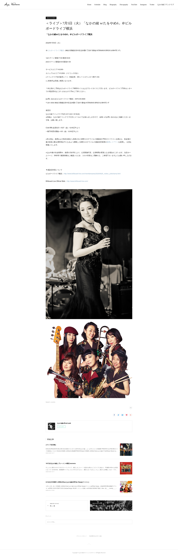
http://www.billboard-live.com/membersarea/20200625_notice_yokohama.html (92, 173)
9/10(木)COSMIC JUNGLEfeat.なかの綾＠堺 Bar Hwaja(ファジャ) (67, 482)
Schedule (97, 4)
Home (89, 4)
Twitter (152, 4)
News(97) (48, 402)
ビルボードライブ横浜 (55, 50)
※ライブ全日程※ (51, 445)
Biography (113, 4)
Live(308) (53, 402)
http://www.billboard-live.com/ (77, 181)
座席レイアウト (112, 142)
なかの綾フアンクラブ (165, 4)
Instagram (143, 4)
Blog (105, 4)
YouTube (134, 4)
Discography (124, 4)
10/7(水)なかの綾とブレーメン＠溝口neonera (61, 463)
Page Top (89, 544)
